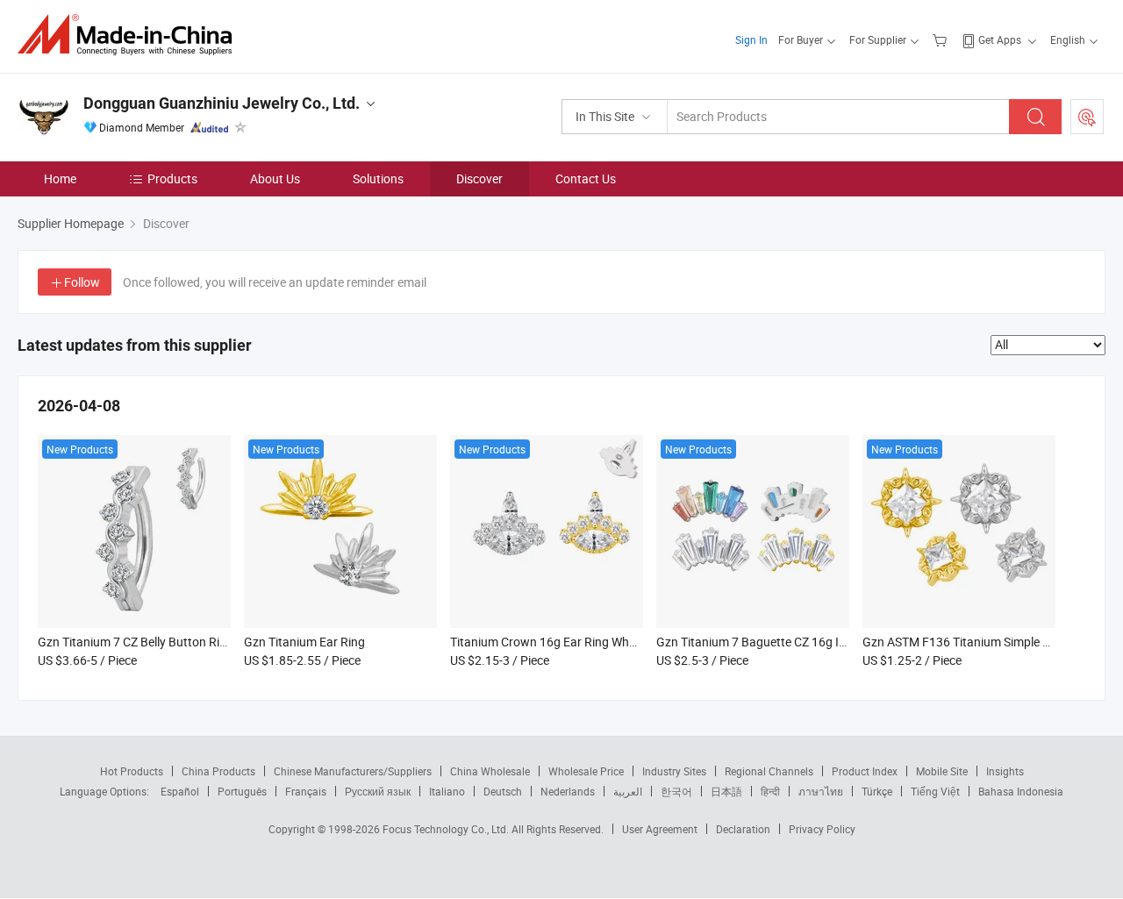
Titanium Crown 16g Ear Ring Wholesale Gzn (570, 641)
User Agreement (659, 829)
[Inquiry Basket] (942, 39)
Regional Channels (769, 771)
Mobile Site (942, 771)
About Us (275, 178)
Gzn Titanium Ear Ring (304, 641)
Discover (479, 178)
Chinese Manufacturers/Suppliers (353, 771)
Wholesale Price (586, 771)
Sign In (751, 39)
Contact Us (585, 178)
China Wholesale (490, 771)
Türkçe (877, 791)
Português (242, 791)
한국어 (676, 791)
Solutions (378, 178)
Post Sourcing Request (1087, 116)
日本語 (726, 791)
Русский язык (378, 791)
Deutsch (502, 791)
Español (180, 791)
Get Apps (1000, 39)
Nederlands (567, 791)
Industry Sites (674, 771)
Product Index (865, 771)
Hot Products (131, 771)
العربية (627, 791)
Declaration (743, 829)
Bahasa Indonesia (1020, 791)
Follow (82, 282)
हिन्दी (770, 791)
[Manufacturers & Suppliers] (130, 34)
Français (305, 791)
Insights (1005, 771)
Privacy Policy (822, 829)
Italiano (447, 791)
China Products (218, 771)
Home (60, 178)
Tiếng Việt (935, 791)
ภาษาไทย (820, 791)
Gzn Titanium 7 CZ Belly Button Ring (135, 641)
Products (172, 178)
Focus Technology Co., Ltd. (447, 829)
